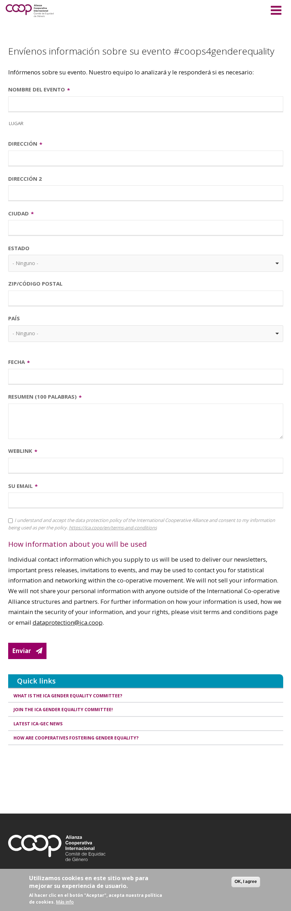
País (14, 318)
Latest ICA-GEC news (37, 724)
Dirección (22, 143)
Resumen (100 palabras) (42, 396)
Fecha (16, 361)
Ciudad (18, 213)
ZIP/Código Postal (35, 283)
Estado (18, 248)
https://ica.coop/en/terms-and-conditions (113, 527)
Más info (65, 902)
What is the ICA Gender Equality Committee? (67, 696)
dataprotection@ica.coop (68, 622)
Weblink (20, 450)
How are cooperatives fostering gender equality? (76, 738)
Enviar (21, 651)
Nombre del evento (36, 89)
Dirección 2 (25, 178)
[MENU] (276, 9)
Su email (20, 485)
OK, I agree (246, 881)
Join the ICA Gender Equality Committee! (63, 710)
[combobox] (145, 263)
